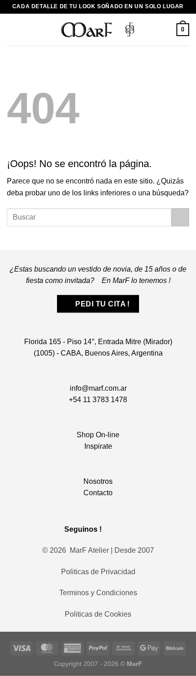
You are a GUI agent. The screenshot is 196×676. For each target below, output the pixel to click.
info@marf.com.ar (98, 388)
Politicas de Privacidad (98, 572)
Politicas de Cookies (98, 614)
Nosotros (98, 481)
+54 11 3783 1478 (98, 400)
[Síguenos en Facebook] (112, 529)
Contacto (98, 493)
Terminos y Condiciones (98, 593)
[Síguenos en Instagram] (125, 529)
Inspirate (98, 446)
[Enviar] (180, 217)
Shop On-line (98, 435)
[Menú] (12, 29)
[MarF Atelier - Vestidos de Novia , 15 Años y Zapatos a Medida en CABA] (98, 29)
